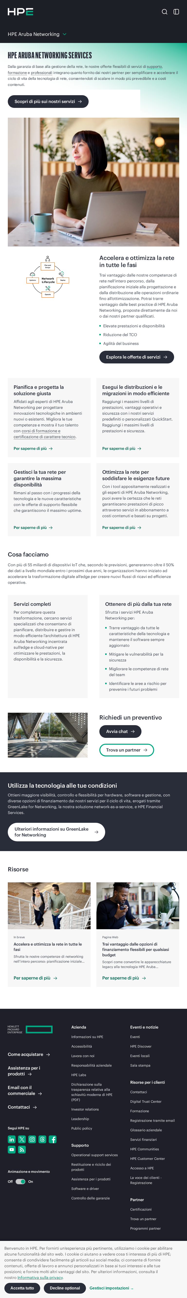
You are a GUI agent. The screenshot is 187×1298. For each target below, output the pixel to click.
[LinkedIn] (12, 1139)
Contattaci (138, 1092)
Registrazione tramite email (152, 1120)
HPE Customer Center (147, 1158)
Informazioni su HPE (87, 1037)
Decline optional (65, 1288)
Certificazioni (141, 1209)
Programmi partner (145, 1228)
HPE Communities (144, 1149)
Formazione (139, 1111)
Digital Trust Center (145, 1101)
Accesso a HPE (142, 1168)
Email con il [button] (21, 1090)
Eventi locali (140, 1056)
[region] (93, 811)
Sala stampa (140, 1065)
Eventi (135, 1037)
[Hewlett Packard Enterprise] (20, 11)
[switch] (17, 1181)
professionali (41, 72)
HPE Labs (78, 1075)
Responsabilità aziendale (91, 1065)
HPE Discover (140, 1046)
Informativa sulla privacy (40, 1277)
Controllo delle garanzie (90, 1198)
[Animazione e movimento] (20, 1181)
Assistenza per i (24, 1071)
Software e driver (85, 1188)
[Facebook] (52, 1139)
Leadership (80, 1119)
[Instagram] (32, 1139)
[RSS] (22, 1150)
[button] (164, 11)
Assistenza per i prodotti (91, 1179)
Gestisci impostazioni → (112, 1288)
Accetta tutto (22, 1288)
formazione (17, 72)
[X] (22, 1139)
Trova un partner (143, 1219)
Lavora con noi (82, 1056)
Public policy (81, 1128)
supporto (154, 66)
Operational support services (94, 1155)
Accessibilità (81, 1046)
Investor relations (85, 1109)
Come (25, 1054)
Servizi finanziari (143, 1139)
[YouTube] (12, 1150)
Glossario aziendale (146, 1130)
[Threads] (42, 1139)
